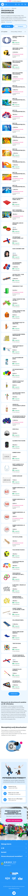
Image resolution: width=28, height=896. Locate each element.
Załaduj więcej (14, 693)
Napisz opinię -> (7, 865)
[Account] (19, 4)
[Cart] (25, 4)
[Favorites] (22, 4)
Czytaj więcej (9, 22)
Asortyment (7, 8)
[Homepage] (2, 4)
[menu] (6, 4)
